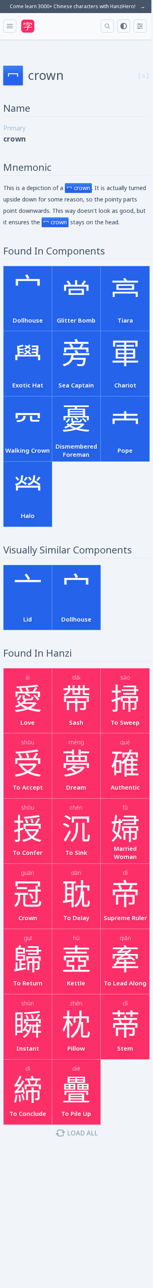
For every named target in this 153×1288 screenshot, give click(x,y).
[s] (143, 76)
